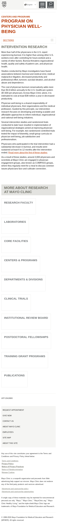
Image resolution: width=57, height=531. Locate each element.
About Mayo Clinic (11, 427)
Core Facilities (16, 240)
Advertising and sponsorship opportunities (18, 492)
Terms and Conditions (10, 461)
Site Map (7, 438)
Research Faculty (18, 202)
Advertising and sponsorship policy (15, 489)
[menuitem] (30, 4)
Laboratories (15, 221)
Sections (8, 40)
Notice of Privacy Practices (13, 467)
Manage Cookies (8, 472)
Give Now (7, 416)
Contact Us (8, 421)
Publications (14, 375)
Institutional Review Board (26, 317)
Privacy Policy (8, 464)
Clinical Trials (16, 298)
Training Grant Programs (24, 356)
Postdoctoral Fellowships (26, 336)
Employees (8, 432)
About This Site (10, 443)
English (29, 5)
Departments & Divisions (23, 279)
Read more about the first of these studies (27, 152)
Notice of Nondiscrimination (12, 470)
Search (50, 7)
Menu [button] (42, 7)
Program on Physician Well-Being (21, 26)
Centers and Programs (15, 17)
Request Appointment (13, 410)
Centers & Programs (20, 260)
